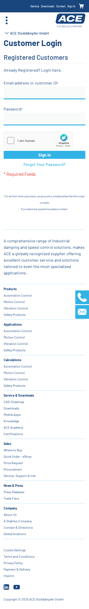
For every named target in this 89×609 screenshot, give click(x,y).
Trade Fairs (11, 498)
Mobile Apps (12, 415)
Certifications (13, 434)
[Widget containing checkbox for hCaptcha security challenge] (38, 140)
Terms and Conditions (19, 556)
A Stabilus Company (18, 521)
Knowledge (11, 421)
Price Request (13, 463)
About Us (10, 515)
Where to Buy (13, 450)
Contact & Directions (18, 527)
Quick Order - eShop (17, 456)
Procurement (13, 469)
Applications (13, 324)
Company (10, 508)
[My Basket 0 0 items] (81, 6)
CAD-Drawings (14, 402)
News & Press (13, 485)
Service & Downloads (19, 395)
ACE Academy (13, 427)
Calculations (12, 360)
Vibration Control (16, 308)
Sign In (71, 6)
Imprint (9, 576)
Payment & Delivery (17, 569)
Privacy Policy (13, 563)
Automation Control (18, 295)
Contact (60, 6)
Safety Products (15, 315)
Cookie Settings (15, 550)
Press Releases (14, 492)
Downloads (47, 6)
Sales (7, 444)
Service (34, 6)
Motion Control (14, 302)
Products (10, 289)
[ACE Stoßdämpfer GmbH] (70, 20)
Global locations (15, 534)
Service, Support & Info (20, 476)
